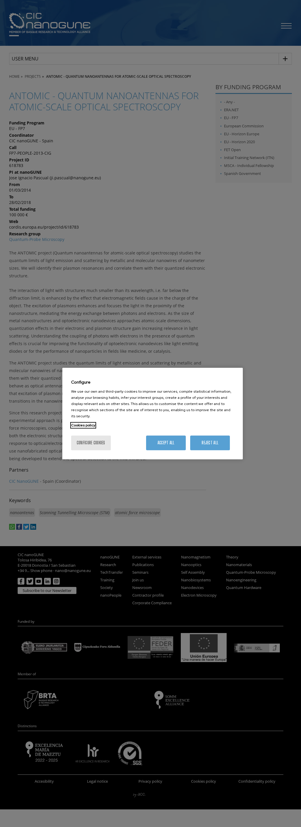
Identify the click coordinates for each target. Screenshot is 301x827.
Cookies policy (83, 425)
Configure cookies (91, 442)
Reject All (210, 442)
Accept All (166, 442)
